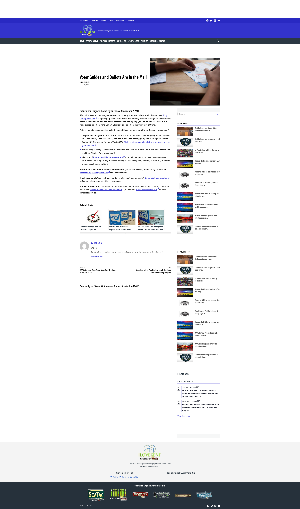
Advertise (95, 20)
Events (89, 41)
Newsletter (131, 20)
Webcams (154, 41)
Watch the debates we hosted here (106, 189)
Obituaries (121, 41)
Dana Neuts (85, 82)
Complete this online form (157, 177)
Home (82, 41)
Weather (144, 41)
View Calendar (183, 416)
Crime (95, 41)
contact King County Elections (94, 172)
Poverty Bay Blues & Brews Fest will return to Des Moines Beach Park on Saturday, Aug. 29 (201, 407)
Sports (131, 41)
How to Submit (120, 20)
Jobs (137, 41)
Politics (103, 41)
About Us (103, 20)
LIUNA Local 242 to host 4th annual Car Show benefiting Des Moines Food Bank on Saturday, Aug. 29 (200, 393)
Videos (162, 41)
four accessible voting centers (108, 157)
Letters (111, 41)
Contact (111, 20)
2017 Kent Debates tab (146, 189)
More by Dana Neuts (97, 256)
